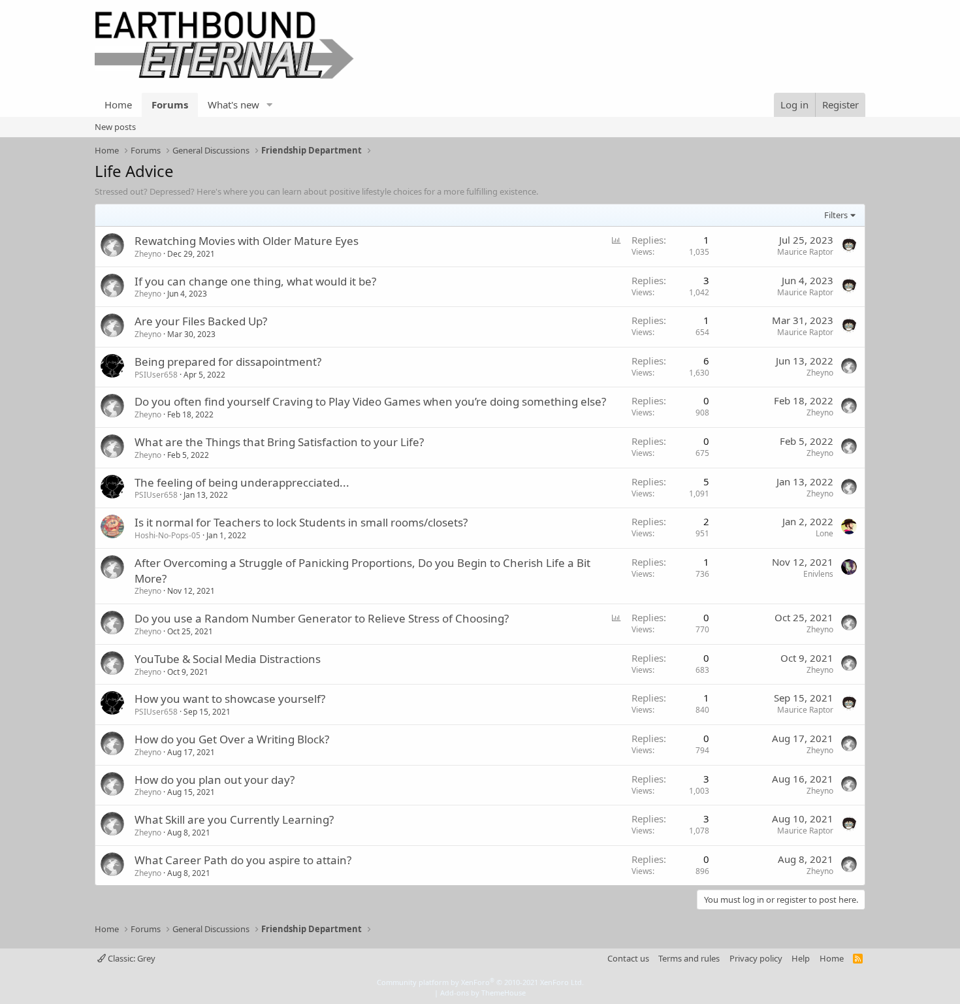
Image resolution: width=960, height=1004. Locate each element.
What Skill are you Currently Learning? (234, 819)
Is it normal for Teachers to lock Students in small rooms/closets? (301, 522)
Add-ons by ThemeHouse (483, 992)
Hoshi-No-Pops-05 (167, 535)
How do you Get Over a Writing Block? (232, 739)
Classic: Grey (130, 958)
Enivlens (818, 573)
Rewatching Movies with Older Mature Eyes (247, 240)
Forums (170, 104)
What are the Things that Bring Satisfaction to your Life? (279, 441)
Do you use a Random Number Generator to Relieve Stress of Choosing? (322, 618)
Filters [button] (836, 215)
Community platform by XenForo (480, 982)
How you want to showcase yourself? (230, 698)
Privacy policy (755, 958)
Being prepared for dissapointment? (228, 361)
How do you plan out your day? (215, 779)
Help (801, 958)
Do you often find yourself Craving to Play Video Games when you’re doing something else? (370, 401)
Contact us (628, 958)
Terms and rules (689, 958)
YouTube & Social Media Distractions (228, 658)
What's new (233, 104)
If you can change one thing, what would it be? (255, 281)
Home (118, 104)
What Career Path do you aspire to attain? (243, 859)
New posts (115, 127)
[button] (270, 105)
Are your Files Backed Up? (201, 321)
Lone (824, 533)
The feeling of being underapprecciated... (242, 482)
